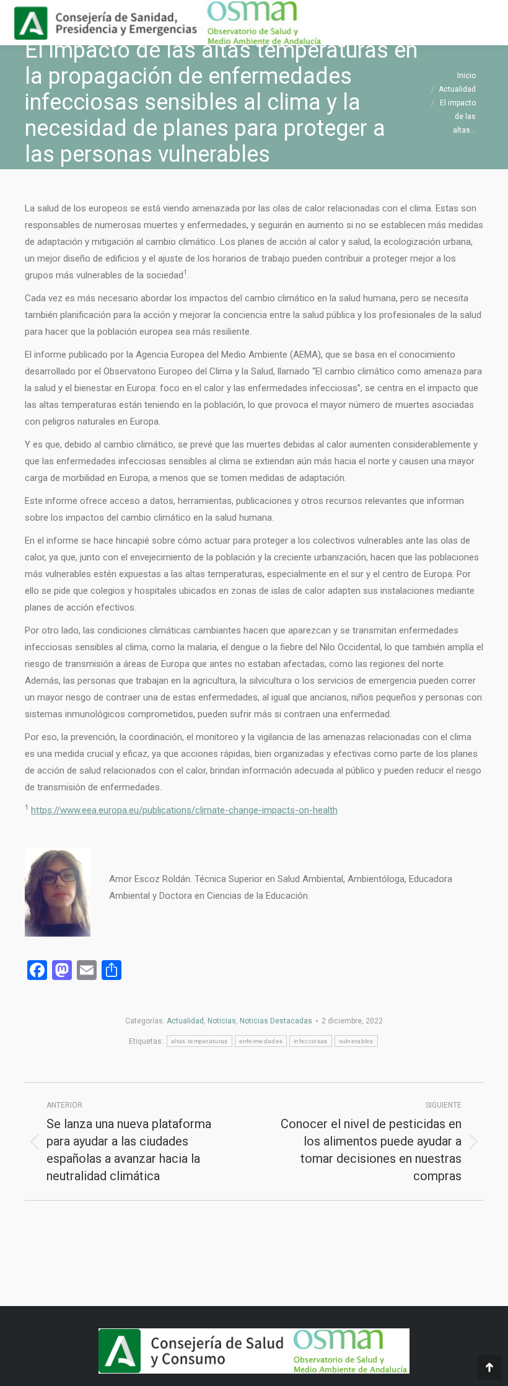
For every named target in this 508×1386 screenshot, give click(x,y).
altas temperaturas (199, 1041)
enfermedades (261, 1041)
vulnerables (356, 1041)
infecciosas (310, 1041)
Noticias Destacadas (276, 1021)
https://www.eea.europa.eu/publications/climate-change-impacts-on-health (184, 810)
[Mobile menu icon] (488, 22)
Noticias (222, 1021)
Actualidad (185, 1021)
